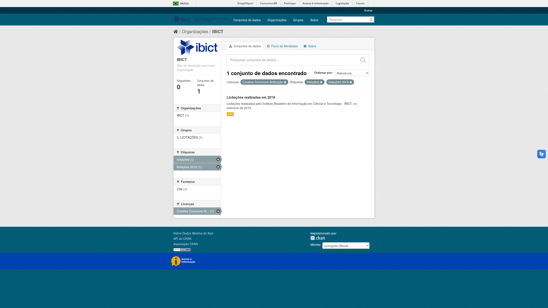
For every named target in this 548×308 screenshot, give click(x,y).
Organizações (277, 20)
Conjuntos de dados (247, 20)
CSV (230, 114)
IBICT (217, 31)
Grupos (298, 20)
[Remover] (285, 82)
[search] (363, 60)
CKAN (317, 238)
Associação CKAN (185, 244)
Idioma (315, 244)
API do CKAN (182, 238)
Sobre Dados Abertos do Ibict (193, 233)
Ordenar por (323, 72)
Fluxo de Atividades (284, 46)
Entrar (368, 10)
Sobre (314, 20)
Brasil (184, 3)
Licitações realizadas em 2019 (251, 97)
